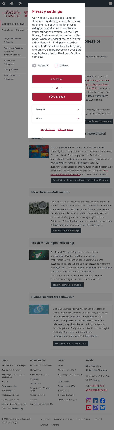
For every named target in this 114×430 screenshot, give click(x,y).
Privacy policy (65, 129)
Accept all (57, 79)
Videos (64, 65)
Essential (42, 65)
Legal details (48, 129)
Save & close (57, 96)
